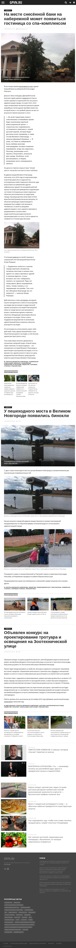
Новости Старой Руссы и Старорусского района (19, 924)
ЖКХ (30, 917)
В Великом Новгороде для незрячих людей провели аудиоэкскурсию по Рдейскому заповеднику (9, 389)
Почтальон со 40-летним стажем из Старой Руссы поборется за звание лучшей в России (33, 389)
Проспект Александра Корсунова (25, 707)
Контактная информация (18, 943)
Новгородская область (12, 907)
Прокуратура (23, 912)
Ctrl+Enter (7, 864)
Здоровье (27, 915)
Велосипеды (8, 917)
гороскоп (17, 917)
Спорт (17, 919)
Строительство (9, 919)
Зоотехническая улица (55, 705)
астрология (8, 932)
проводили (8, 702)
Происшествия (25, 907)
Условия (59, 943)
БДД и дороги (11, 705)
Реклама (51, 943)
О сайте (5, 943)
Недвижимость (18, 932)
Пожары (24, 917)
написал (26, 98)
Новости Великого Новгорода (14, 910)
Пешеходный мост (44, 587)
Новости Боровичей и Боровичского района (18, 927)
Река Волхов (56, 587)
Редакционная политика (37, 943)
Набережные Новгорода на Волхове (17, 363)
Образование (9, 922)
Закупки (42, 705)
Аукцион (55, 671)
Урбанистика (16, 366)
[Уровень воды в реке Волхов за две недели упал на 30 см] (38, 610)
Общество (26, 364)
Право (30, 919)
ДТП (6, 912)
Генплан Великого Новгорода (17, 361)
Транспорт (32, 912)
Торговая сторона (18, 588)
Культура (24, 919)
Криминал (19, 915)
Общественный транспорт (13, 929)
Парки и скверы (9, 915)
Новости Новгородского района (25, 922)
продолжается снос (26, 86)
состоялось (24, 300)
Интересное (8, 902)
